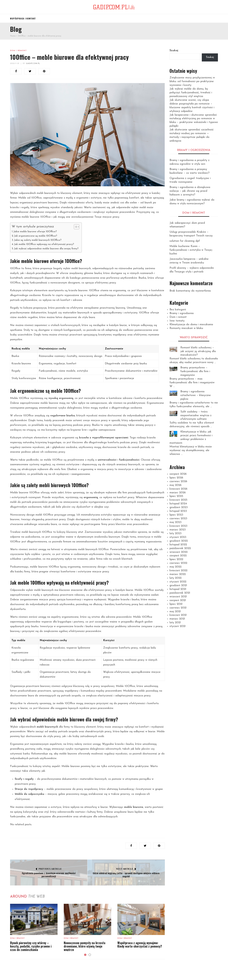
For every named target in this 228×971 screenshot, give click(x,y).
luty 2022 (175, 578)
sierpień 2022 (178, 555)
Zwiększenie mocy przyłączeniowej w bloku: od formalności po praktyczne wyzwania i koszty (192, 81)
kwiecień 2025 (178, 500)
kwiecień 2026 (178, 489)
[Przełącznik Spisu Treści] (75, 226)
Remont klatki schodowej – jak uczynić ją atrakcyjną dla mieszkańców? (198, 351)
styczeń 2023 (178, 537)
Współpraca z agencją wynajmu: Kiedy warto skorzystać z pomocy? (139, 944)
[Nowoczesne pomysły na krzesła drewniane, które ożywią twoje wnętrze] (87, 919)
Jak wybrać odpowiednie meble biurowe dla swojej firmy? (46, 248)
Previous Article (50, 869)
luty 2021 (175, 622)
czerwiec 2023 (178, 518)
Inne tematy (177, 320)
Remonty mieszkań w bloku (186, 328)
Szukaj (174, 50)
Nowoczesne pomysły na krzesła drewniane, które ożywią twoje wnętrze (84, 946)
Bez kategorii (178, 309)
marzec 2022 (178, 574)
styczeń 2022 (178, 581)
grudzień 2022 (179, 541)
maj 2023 (175, 522)
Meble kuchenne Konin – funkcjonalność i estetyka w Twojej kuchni (191, 250)
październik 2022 (180, 548)
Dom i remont (18, 51)
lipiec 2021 (176, 604)
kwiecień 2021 (178, 615)
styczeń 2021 (178, 626)
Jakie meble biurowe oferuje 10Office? (35, 231)
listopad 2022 (178, 544)
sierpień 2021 (178, 600)
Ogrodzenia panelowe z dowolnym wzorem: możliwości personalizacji (49, 874)
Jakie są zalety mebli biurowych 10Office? (37, 240)
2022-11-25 (14, 63)
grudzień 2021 (178, 585)
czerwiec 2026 (178, 481)
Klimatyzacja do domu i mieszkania (191, 324)
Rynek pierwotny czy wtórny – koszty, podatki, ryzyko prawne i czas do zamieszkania (30, 946)
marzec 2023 (178, 529)
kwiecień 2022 (178, 570)
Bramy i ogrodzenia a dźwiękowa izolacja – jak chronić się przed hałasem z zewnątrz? (190, 191)
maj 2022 (175, 567)
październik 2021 (180, 593)
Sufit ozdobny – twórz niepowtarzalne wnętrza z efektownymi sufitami (195, 415)
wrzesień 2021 (178, 596)
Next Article (124, 869)
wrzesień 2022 (179, 552)
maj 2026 (175, 485)
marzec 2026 (178, 492)
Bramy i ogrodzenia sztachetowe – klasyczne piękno (195, 395)
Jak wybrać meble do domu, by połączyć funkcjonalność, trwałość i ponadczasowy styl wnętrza (191, 93)
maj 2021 (175, 611)
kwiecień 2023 (178, 526)
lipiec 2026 (176, 477)
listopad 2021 (178, 589)
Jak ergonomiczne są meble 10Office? (35, 236)
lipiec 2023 (176, 515)
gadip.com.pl (33, 63)
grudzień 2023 (179, 507)
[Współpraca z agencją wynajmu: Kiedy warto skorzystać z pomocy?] (141, 919)
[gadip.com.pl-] (114, 7)
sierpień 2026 (178, 474)
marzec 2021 (177, 619)
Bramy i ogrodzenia (182, 313)
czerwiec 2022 (178, 563)
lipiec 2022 (176, 559)
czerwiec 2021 (178, 608)
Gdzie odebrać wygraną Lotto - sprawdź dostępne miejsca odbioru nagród (126, 874)
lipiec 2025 (176, 496)
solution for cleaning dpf (185, 241)
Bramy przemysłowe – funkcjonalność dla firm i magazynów (195, 371)
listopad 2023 (178, 511)
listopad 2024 (178, 503)
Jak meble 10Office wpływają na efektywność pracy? (44, 244)
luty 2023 (175, 533)
